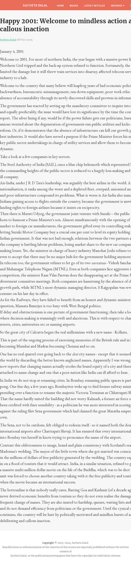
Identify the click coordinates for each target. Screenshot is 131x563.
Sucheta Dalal (8, 39)
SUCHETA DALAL (35, 5)
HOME (60, 5)
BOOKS (74, 5)
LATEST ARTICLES (94, 5)
